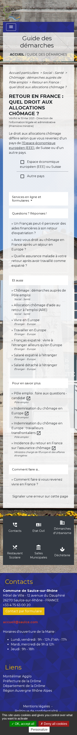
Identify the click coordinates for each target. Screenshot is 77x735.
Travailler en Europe (30, 330)
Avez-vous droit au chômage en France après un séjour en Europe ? (37, 244)
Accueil (17, 54)
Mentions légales (36, 706)
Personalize (39, 729)
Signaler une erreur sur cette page (40, 496)
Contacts (19, 581)
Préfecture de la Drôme (22, 681)
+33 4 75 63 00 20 (17, 605)
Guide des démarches (47, 54)
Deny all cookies (55, 723)
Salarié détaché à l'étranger (35, 365)
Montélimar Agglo (17, 676)
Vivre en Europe (26, 320)
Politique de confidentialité (36, 711)
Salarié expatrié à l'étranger (35, 355)
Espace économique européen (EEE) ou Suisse (40, 164)
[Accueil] (11, 11)
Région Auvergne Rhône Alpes (27, 691)
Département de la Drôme (24, 686)
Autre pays (32, 176)
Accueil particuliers (24, 73)
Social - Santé (53, 73)
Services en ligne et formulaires (26, 198)
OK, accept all (24, 723)
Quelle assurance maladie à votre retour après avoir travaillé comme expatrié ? (39, 261)
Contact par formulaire (24, 611)
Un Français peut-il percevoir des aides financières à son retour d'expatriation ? (38, 228)
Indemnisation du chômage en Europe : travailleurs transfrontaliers (36, 428)
